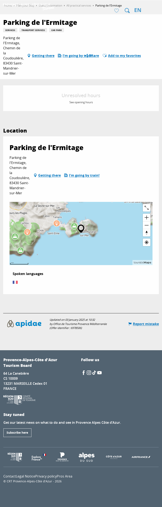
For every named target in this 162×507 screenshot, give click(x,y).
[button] (127, 10)
